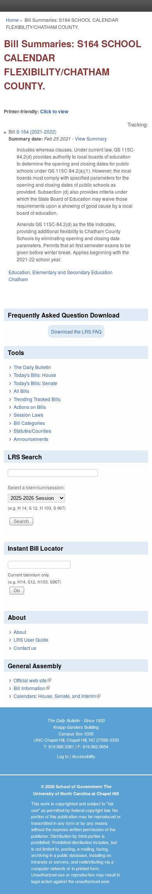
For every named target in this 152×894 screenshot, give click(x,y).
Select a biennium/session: (36, 487)
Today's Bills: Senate (35, 383)
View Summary (91, 138)
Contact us (25, 647)
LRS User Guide (31, 639)
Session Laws (28, 414)
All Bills (21, 390)
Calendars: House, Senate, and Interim (57, 695)
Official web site (32, 680)
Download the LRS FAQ (76, 331)
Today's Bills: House (35, 374)
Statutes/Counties (32, 430)
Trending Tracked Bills (37, 399)
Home (12, 19)
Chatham (18, 279)
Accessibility (83, 756)
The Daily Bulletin (32, 367)
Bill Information (32, 688)
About (20, 631)
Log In (63, 756)
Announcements (31, 438)
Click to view (54, 111)
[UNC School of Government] (74, 6)
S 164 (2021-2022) (36, 131)
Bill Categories (29, 422)
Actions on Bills (30, 406)
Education (19, 272)
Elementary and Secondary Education (72, 272)
